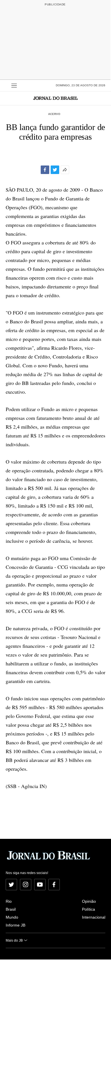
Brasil (11, 909)
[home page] (55, 98)
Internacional (93, 917)
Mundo (12, 917)
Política (88, 909)
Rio (9, 901)
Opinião (89, 901)
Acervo (54, 114)
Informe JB (15, 925)
